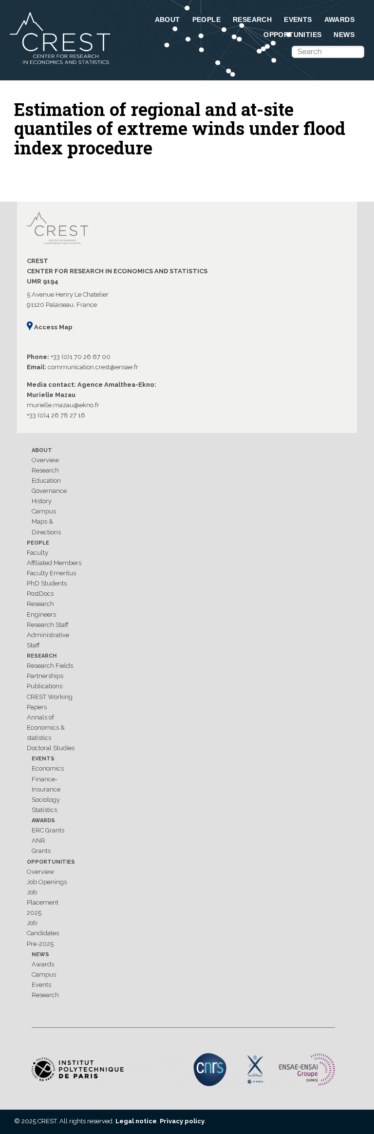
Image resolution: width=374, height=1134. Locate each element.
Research (252, 19)
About (167, 19)
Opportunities (292, 34)
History (42, 501)
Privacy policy (182, 1121)
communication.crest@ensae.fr (93, 367)
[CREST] (61, 65)
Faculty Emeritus (51, 573)
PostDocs (40, 593)
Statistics (44, 809)
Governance (49, 490)
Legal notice (136, 1121)
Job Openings (47, 882)
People (206, 19)
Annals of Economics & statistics (46, 727)
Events (298, 19)
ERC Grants (48, 830)
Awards (339, 19)
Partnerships (45, 676)
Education (46, 480)
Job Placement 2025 (42, 902)
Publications (44, 686)
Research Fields (50, 665)
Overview (45, 460)
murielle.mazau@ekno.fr (63, 405)
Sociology (46, 799)
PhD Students (47, 583)
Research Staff (48, 624)
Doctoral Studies (51, 748)
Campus (44, 511)
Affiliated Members (54, 563)
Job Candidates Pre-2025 (43, 933)
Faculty (37, 552)
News (344, 34)
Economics (48, 768)
